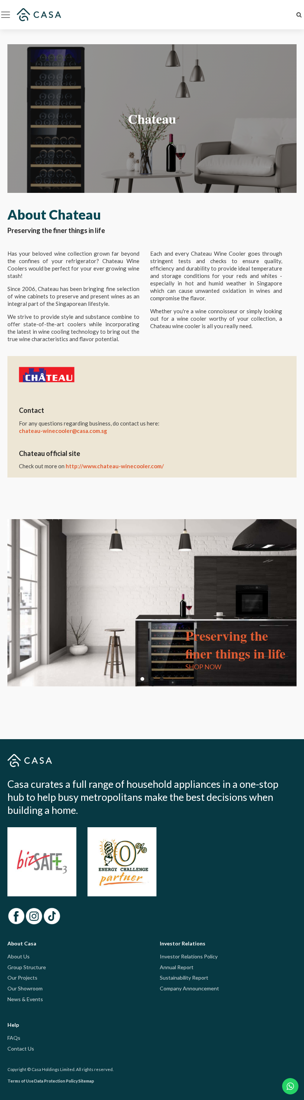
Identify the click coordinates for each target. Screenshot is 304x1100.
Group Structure (26, 967)
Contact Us (20, 1048)
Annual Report (177, 967)
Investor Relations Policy (189, 956)
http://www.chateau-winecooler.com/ (115, 466)
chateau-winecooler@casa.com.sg (63, 430)
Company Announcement (189, 988)
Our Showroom (25, 988)
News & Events (25, 999)
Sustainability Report (184, 977)
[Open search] (299, 15)
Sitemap (86, 1080)
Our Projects (22, 977)
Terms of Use (20, 1080)
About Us (18, 956)
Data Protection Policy (56, 1080)
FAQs (13, 1038)
